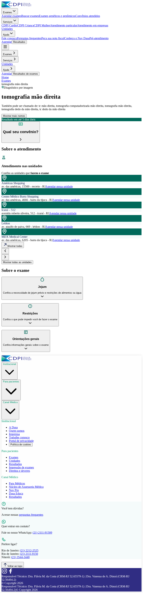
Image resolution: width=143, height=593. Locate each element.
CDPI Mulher (42, 25)
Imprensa (14, 434)
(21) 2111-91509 (42, 532)
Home (5, 77)
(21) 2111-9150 (29, 553)
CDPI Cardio (9, 25)
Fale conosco (9, 38)
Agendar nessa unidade (59, 186)
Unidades (7, 28)
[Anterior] (5, 251)
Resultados (19, 42)
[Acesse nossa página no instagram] (4, 573)
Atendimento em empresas (92, 25)
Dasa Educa (16, 493)
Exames (7, 12)
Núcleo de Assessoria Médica (26, 486)
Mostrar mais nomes (14, 116)
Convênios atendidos (87, 16)
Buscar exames (30, 16)
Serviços (7, 21)
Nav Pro (14, 490)
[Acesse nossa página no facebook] (10, 573)
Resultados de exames (25, 73)
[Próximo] (5, 257)
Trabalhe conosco (19, 437)
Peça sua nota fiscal (52, 38)
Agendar (6, 41)
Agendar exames (11, 16)
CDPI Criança (25, 25)
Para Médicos (17, 483)
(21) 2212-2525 (29, 550)
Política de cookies (20, 444)
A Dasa (13, 427)
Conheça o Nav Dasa (76, 38)
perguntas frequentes (31, 514)
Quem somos (16, 430)
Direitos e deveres (19, 470)
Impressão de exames (21, 467)
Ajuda (6, 34)
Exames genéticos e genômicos (57, 16)
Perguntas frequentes (29, 38)
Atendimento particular (63, 25)
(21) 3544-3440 (20, 557)
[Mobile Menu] (5, 47)
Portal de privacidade (21, 440)
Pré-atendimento (99, 38)
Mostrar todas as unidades (17, 262)
